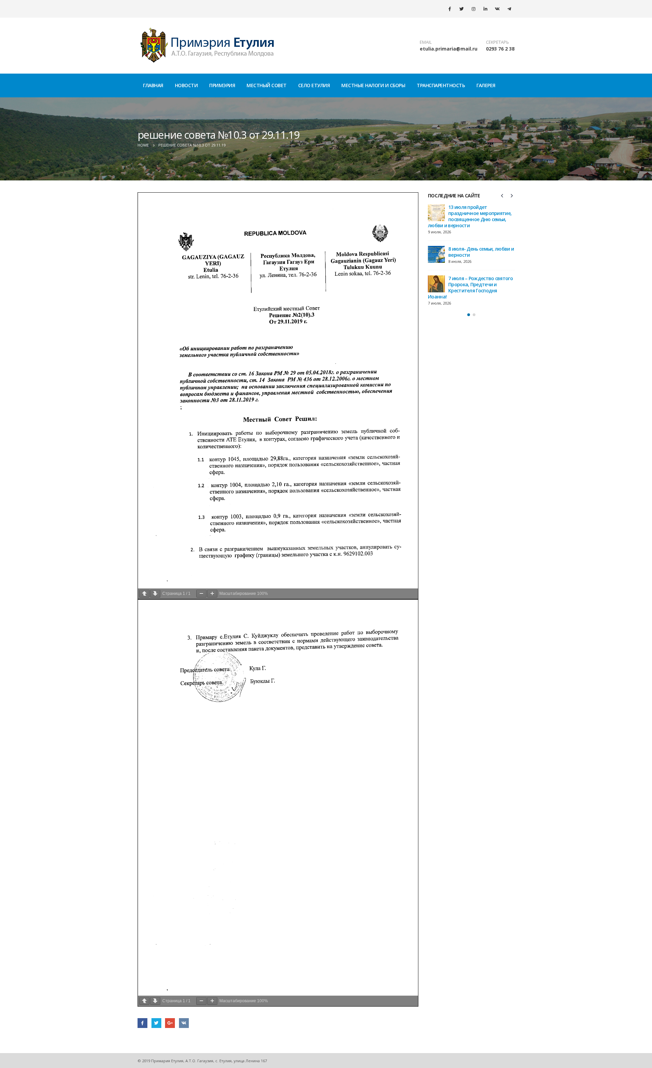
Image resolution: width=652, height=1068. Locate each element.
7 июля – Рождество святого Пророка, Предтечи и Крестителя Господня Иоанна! (470, 287)
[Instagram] (473, 9)
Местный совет (267, 85)
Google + (170, 1023)
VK (184, 1023)
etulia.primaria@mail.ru (448, 48)
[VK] (497, 9)
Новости (186, 85)
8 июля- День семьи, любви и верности (481, 252)
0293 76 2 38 (500, 48)
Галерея (485, 85)
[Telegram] (509, 9)
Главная (153, 85)
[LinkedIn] (485, 9)
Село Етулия (314, 85)
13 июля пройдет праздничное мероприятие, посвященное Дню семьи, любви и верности (469, 216)
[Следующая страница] (155, 594)
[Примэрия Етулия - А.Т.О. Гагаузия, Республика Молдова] (207, 45)
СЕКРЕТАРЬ (497, 42)
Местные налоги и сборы (373, 85)
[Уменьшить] (201, 594)
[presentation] (502, 195)
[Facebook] (450, 9)
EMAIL (426, 42)
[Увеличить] (212, 594)
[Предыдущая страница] (144, 594)
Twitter (156, 1023)
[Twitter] (461, 9)
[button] (468, 315)
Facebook (142, 1023)
